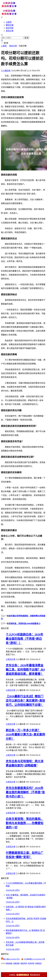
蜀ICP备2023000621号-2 (11, 959)
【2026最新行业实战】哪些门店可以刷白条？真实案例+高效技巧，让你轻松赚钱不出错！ (25, 700)
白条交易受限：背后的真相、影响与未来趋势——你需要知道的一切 (24, 823)
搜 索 (26, 38)
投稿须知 (16, 963)
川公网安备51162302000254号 (34, 959)
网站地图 (9, 963)
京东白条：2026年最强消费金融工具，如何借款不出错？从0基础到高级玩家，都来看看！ (25, 669)
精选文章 (9, 25)
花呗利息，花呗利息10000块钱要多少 (24, 624)
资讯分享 (9, 31)
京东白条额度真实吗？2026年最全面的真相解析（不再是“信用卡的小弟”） (25, 792)
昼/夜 (6, 43)
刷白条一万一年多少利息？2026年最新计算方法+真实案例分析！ (25, 734)
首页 (10, 22)
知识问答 (9, 28)
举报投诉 (38, 963)
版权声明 (24, 963)
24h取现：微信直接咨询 (24, 975)
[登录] (2, 40)
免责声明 (31, 963)
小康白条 (7, 71)
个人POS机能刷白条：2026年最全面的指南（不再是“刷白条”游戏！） (24, 638)
